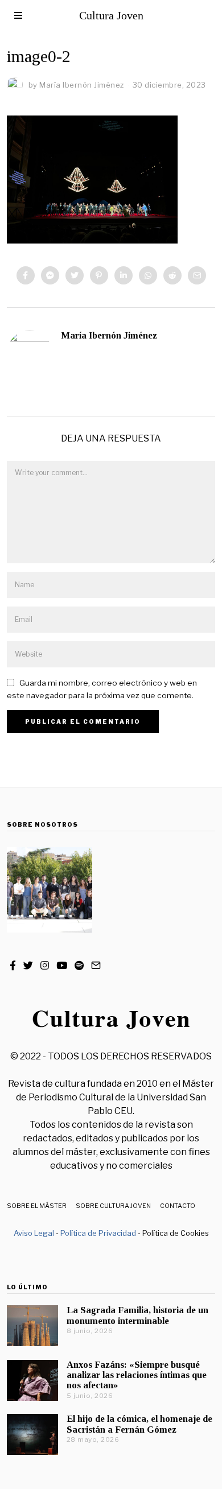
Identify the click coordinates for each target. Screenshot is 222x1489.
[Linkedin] (123, 275)
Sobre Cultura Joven (113, 1206)
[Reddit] (172, 275)
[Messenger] (50, 275)
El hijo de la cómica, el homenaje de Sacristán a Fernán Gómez (139, 1423)
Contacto (177, 1206)
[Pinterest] (99, 275)
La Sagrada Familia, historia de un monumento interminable (137, 1315)
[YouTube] (62, 965)
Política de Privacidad (98, 1233)
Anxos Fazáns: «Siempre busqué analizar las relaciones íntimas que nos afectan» (137, 1375)
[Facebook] (26, 275)
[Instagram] (45, 965)
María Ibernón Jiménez (109, 335)
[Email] (197, 275)
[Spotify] (79, 965)
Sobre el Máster (37, 1206)
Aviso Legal (34, 1233)
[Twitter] (74, 275)
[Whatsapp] (148, 275)
